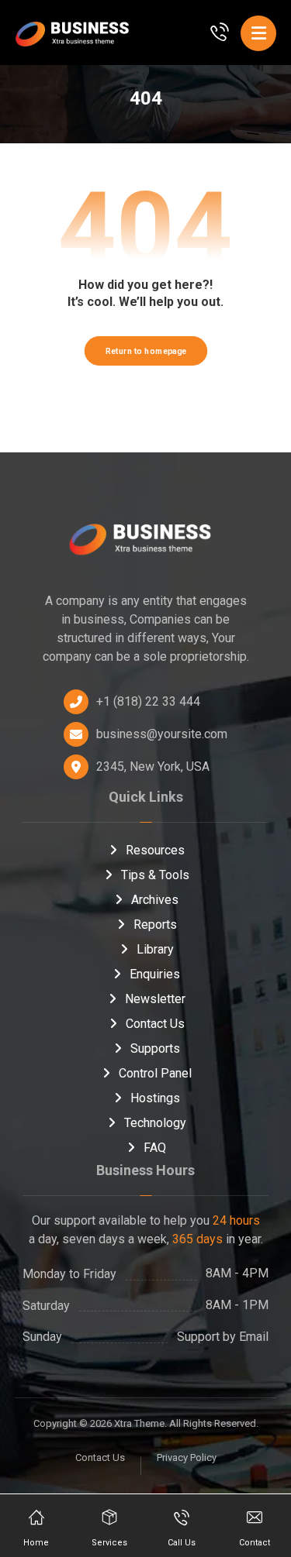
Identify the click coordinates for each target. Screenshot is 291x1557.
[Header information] (219, 30)
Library (155, 949)
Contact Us (155, 1023)
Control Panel (155, 1073)
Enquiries (155, 974)
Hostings (155, 1098)
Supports (155, 1048)
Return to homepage (145, 350)
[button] (258, 33)
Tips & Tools (155, 875)
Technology (155, 1122)
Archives (154, 899)
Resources (155, 850)
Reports (155, 924)
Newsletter (155, 999)
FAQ (155, 1147)
